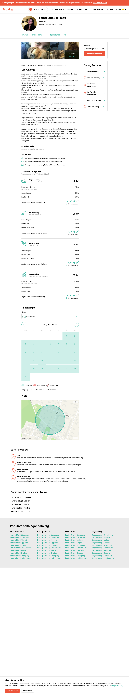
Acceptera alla (12, 690)
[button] (94, 71)
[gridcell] (66, 336)
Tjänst (23, 312)
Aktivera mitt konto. (100, 3)
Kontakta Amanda (94, 54)
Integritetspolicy (117, 686)
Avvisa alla (27, 690)
